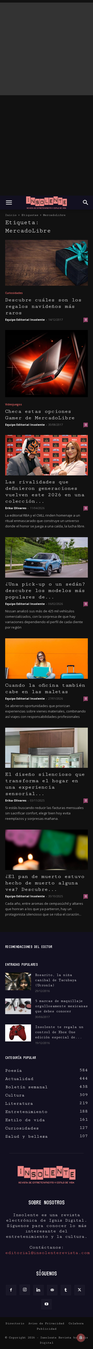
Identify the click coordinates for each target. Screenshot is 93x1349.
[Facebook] (11, 1290)
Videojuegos (13, 404)
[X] (79, 1290)
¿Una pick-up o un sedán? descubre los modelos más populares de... (45, 590)
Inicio (11, 215)
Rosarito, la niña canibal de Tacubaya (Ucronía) (55, 980)
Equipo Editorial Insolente (25, 319)
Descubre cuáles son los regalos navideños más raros (43, 306)
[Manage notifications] (81, 1338)
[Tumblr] (66, 1290)
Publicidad (47, 1328)
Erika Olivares (15, 508)
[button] (9, 203)
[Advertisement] (46, 49)
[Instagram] (25, 1290)
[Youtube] (46, 1304)
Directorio (14, 1323)
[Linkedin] (38, 1290)
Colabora (76, 1323)
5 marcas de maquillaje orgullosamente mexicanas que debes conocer (61, 1006)
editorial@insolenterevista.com (47, 1252)
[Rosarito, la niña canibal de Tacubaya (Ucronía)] (18, 981)
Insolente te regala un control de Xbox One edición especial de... (59, 1032)
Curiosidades (14, 293)
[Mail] (52, 1290)
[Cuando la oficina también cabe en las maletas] (46, 658)
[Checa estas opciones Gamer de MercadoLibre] (46, 363)
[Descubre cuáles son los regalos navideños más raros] (46, 263)
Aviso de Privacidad (46, 1323)
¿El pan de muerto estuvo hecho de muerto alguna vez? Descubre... (44, 883)
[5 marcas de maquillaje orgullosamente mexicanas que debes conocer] (18, 1006)
